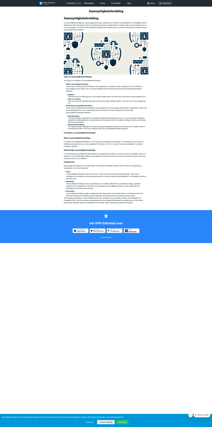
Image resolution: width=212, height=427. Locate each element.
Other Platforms (106, 237)
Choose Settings (105, 422)
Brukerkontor (166, 3)
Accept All (122, 422)
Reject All (89, 422)
